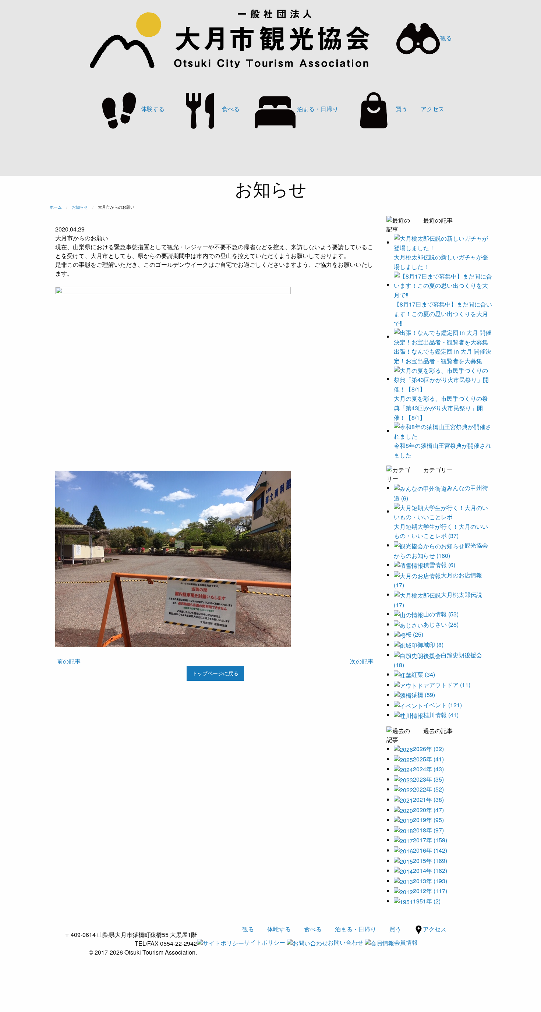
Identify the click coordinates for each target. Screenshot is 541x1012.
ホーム (56, 207)
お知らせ (80, 207)
